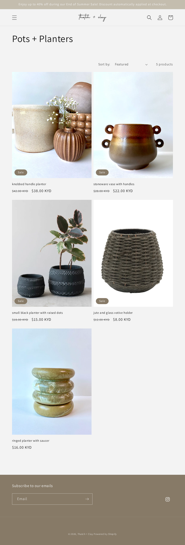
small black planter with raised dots (37, 313)
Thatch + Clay (85, 534)
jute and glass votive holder (113, 313)
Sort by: (104, 64)
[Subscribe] (87, 499)
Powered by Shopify (105, 534)
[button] (14, 17)
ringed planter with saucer (30, 441)
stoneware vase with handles (113, 184)
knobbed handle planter (29, 184)
